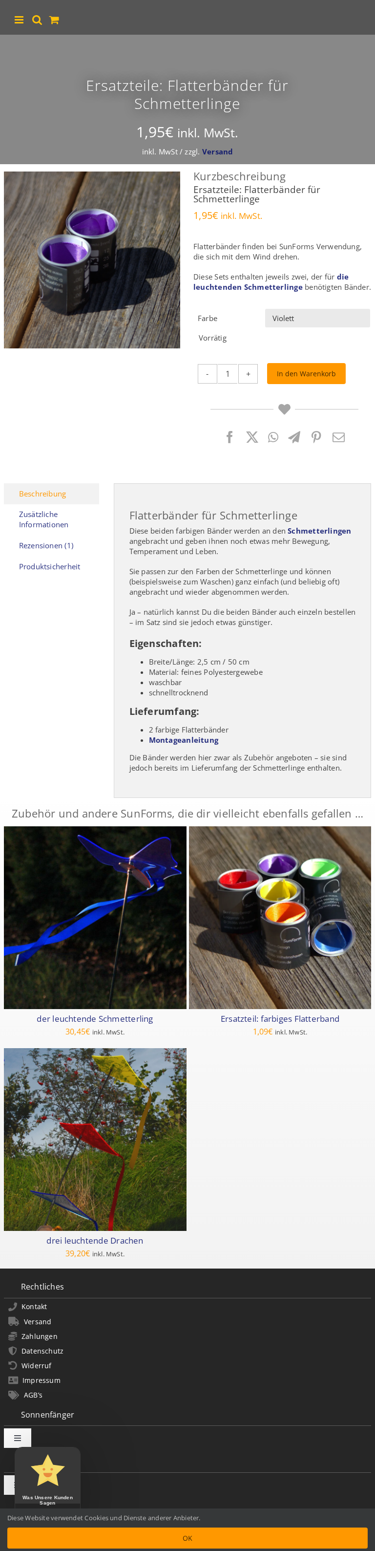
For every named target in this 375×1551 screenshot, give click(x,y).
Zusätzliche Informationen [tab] (44, 519)
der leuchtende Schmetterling (95, 1018)
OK (187, 1538)
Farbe (207, 318)
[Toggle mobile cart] (54, 20)
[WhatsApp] (273, 437)
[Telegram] (294, 437)
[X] (252, 437)
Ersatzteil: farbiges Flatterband (280, 1018)
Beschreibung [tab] (42, 493)
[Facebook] (230, 437)
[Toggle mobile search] (37, 20)
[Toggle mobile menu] (20, 20)
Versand (217, 151)
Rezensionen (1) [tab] (46, 545)
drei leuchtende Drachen (94, 1240)
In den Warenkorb (306, 373)
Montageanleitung (184, 740)
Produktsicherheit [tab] (50, 566)
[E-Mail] (339, 437)
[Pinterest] (316, 437)
